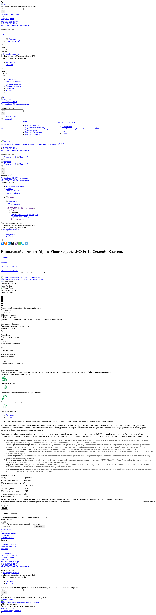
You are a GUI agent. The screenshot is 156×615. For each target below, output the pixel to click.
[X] (12, 243)
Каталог (4, 549)
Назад (15, 210)
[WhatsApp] (19, 243)
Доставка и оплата (8, 533)
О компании (6, 529)
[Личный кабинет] (2, 167)
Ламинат (4, 560)
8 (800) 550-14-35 (8, 608)
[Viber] (16, 243)
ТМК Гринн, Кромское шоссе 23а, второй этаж (20, 602)
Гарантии (5, 535)
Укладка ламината (8, 546)
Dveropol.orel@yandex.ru (11, 611)
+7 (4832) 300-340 (15, 25)
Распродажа (6, 553)
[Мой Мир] (9, 243)
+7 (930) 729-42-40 (9, 23)
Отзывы (9, 417)
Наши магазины (7, 538)
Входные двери (7, 557)
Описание (10, 415)
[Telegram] (26, 243)
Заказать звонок (17, 219)
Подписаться (39, 526)
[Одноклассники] (5, 243)
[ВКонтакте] (2, 243)
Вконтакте (10, 62)
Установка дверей (8, 544)
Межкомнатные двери (10, 562)
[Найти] (3, 11)
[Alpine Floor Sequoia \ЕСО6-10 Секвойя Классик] (22, 277)
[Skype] (22, 243)
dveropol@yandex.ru (11, 54)
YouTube (9, 65)
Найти (4, 592)
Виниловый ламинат (9, 555)
